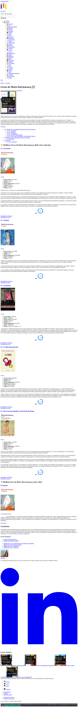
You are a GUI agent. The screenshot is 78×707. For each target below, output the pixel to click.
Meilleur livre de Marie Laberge (11, 541)
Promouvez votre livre (9, 698)
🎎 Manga (9, 54)
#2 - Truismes (11, 132)
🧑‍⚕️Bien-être (10, 28)
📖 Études (9, 41)
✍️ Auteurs (6, 21)
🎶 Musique (10, 57)
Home (2, 83)
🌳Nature (9, 59)
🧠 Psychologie (10, 63)
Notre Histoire (7, 692)
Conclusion (7, 140)
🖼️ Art (8, 25)
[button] (1, 702)
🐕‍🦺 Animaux (10, 24)
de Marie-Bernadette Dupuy (10, 539)
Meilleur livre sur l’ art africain (11, 547)
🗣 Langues (9, 50)
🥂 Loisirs (9, 51)
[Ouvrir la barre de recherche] (2, 80)
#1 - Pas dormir (11, 130)
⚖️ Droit (9, 35)
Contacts (6, 693)
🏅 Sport (9, 64)
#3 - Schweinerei (12, 133)
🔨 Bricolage (10, 31)
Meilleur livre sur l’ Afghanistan (11, 546)
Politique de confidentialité (13, 705)
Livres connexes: (12, 141)
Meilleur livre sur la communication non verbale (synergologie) (19, 543)
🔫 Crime (9, 34)
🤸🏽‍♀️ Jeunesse (10, 48)
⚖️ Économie (10, 36)
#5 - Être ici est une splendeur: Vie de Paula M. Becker (21, 136)
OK (6, 705)
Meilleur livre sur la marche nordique (12, 544)
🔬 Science (9, 69)
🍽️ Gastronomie (11, 39)
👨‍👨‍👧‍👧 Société (9, 70)
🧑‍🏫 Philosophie (10, 60)
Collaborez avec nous (9, 697)
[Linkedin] (39, 649)
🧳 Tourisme (10, 74)
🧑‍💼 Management (11, 53)
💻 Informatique (11, 47)
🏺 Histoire (9, 29)
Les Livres (3, 11)
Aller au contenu (5, 1)
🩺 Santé (9, 66)
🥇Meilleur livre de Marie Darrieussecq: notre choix (17, 137)
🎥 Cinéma (9, 32)
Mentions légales (8, 694)
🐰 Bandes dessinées (12, 26)
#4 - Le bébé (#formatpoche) (15, 135)
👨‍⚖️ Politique (10, 62)
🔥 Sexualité (10, 67)
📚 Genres (6, 22)
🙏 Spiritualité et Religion (13, 73)
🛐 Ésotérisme (10, 38)
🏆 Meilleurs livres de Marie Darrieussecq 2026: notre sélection (19, 129)
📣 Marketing (10, 56)
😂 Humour (10, 45)
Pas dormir (10, 139)
